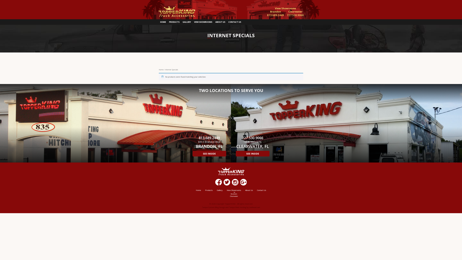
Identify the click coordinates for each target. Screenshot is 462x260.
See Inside (209, 153)
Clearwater (234, 196)
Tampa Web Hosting (237, 207)
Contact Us (234, 22)
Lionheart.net (254, 207)
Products (174, 22)
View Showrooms (203, 22)
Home (163, 22)
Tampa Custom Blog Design (213, 207)
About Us (220, 22)
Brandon (234, 194)
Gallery (187, 22)
